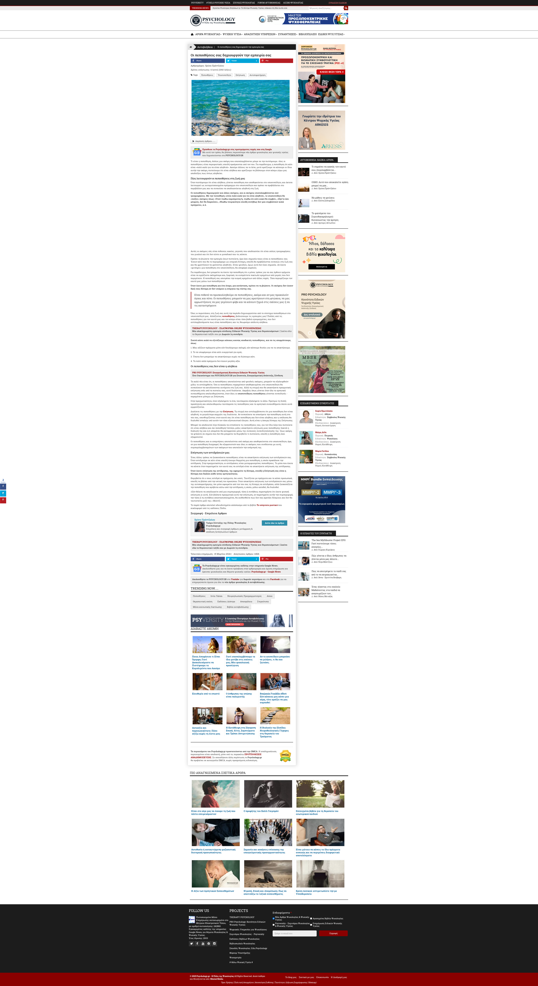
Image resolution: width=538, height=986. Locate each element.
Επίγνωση (240, 75)
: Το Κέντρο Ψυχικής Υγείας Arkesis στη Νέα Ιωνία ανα (250, 8)
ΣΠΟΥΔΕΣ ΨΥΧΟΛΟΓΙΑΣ (244, 2)
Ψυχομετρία (235, 957)
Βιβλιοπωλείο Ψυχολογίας (242, 943)
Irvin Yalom (216, 596)
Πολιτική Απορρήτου (244, 982)
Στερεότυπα (263, 601)
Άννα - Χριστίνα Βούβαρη (329, 577)
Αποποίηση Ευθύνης (264, 982)
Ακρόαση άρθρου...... (205, 141)
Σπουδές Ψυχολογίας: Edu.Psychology (248, 948)
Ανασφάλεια (246, 601)
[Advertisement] (242, 227)
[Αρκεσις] (321, 129)
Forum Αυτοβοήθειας (269, 2)
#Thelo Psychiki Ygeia (218, 2)
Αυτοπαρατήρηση (257, 75)
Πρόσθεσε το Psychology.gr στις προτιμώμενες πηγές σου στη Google (237, 149)
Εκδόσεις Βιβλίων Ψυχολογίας (244, 938)
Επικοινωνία (322, 977)
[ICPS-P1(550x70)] (302, 18)
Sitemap (312, 982)
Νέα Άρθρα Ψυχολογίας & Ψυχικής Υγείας (292, 918)
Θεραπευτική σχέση (202, 601)
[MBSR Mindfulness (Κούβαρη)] (321, 369)
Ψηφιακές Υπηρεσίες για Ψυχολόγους (248, 929)
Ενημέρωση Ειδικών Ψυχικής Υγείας (327, 925)
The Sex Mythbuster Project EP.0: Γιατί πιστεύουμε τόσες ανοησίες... (328, 543)
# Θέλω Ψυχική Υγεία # (241, 962)
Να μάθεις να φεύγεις (323, 197)
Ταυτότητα (280, 982)
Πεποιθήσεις (207, 75)
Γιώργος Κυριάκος (326, 549)
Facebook (275, 579)
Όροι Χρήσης (227, 982)
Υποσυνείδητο (224, 75)
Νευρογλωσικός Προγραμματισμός (244, 596)
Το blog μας (291, 977)
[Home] (191, 47)
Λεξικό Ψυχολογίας (293, 2)
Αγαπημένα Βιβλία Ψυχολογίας (328, 918)
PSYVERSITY (197, 2)
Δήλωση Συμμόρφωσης (296, 982)
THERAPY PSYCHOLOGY (241, 917)
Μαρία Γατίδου (322, 451)
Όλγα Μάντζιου (325, 562)
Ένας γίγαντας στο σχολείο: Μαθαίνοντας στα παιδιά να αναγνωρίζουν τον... (325, 590)
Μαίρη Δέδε (321, 432)
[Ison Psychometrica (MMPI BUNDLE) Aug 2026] (321, 499)
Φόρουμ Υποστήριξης (239, 952)
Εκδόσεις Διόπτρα (226, 601)
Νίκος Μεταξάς (325, 596)
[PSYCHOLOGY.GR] (213, 20)
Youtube (235, 579)
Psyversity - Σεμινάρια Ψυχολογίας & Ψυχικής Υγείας (292, 925)
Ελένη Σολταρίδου (326, 200)
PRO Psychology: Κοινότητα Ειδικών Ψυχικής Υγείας (247, 923)
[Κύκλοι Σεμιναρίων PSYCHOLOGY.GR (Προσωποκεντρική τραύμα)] (321, 73)
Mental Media (216, 979)
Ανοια (269, 596)
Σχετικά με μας (306, 977)
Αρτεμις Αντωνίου (326, 223)
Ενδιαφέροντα (282, 912)
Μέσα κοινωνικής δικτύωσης (207, 607)
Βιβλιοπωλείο (308, 34)
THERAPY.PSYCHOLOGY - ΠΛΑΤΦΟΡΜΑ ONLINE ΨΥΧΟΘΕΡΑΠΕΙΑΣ (226, 328)
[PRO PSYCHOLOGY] (321, 308)
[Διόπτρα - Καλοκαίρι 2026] (321, 252)
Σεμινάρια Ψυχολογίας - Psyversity (246, 934)
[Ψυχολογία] (192, 34)
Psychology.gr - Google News (266, 571)
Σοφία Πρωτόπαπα (323, 411)
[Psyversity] (242, 620)
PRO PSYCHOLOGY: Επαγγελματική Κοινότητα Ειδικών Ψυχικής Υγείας (228, 372)
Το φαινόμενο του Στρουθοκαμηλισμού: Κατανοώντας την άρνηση (324, 216)
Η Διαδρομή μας (339, 977)
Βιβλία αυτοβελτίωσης (238, 607)
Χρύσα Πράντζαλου (327, 173)
